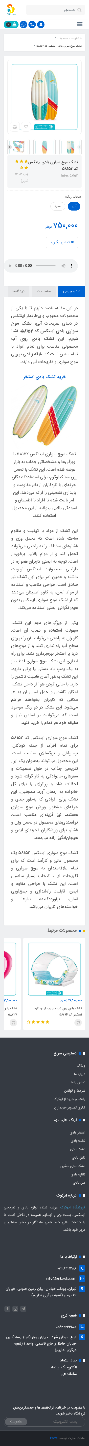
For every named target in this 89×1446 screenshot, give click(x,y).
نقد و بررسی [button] (71, 291)
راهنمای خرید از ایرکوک (69, 1099)
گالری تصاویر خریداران (69, 1107)
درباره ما (79, 1074)
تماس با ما (78, 1082)
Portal (54, 1438)
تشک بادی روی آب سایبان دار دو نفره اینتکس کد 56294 (58, 1011)
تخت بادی (78, 1140)
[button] (40, 24)
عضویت (16, 1421)
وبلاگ (81, 1065)
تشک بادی (77, 1149)
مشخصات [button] (44, 291)
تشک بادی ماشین (72, 1166)
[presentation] (79, 147)
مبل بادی (79, 1182)
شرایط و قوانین (74, 1090)
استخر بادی (77, 1132)
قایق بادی (78, 1157)
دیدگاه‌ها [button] (18, 291)
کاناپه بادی (78, 1174)
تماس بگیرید (60, 242)
